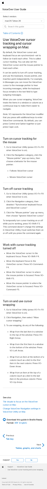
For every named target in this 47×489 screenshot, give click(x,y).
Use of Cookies (29, 484)
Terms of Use (6, 484)
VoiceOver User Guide (14, 9)
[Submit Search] (5, 26)
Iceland (4, 478)
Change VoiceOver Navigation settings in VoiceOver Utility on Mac (21, 410)
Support (10, 467)
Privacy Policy (17, 484)
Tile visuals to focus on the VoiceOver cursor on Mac (20, 403)
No (31, 460)
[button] (13, 33)
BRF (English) (21, 423)
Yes (17, 460)
